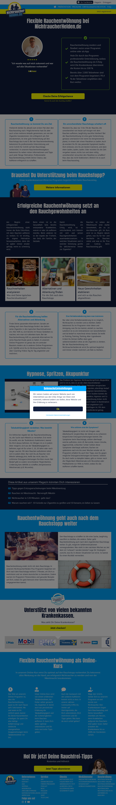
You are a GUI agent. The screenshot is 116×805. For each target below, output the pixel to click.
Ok (58, 409)
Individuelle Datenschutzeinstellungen (58, 415)
